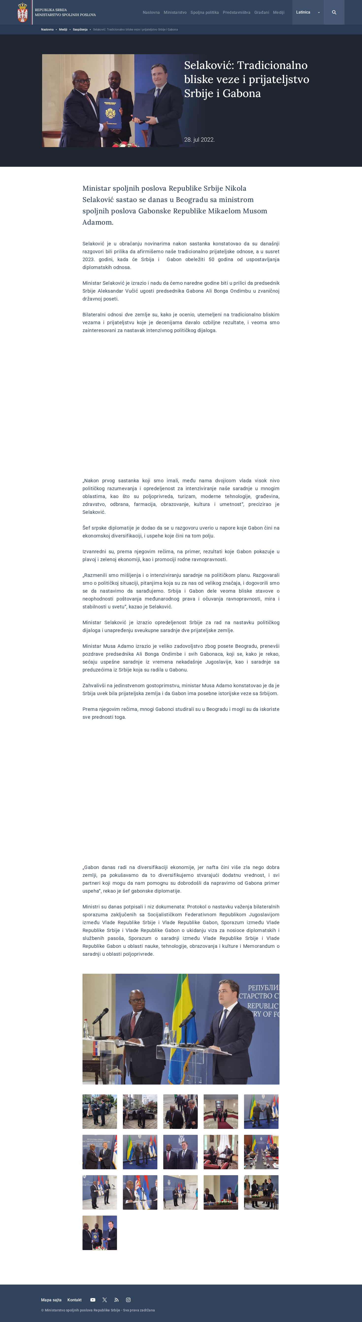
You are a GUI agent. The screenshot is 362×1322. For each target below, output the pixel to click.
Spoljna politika (205, 12)
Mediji (278, 12)
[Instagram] (128, 1299)
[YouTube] (92, 1299)
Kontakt (74, 1300)
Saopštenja (80, 29)
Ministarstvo (175, 12)
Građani (261, 12)
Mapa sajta (51, 1300)
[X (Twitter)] (104, 1299)
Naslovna (151, 12)
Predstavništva (236, 12)
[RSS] (116, 1299)
